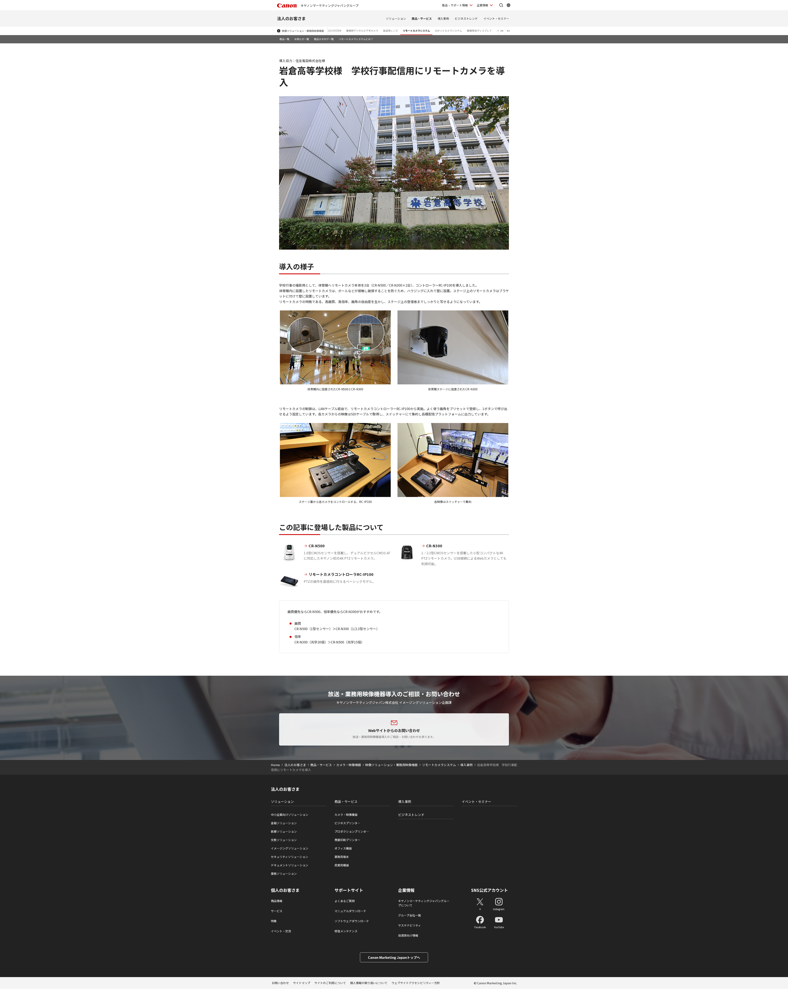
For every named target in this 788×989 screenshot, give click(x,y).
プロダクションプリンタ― (351, 831)
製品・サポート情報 (455, 5)
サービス (276, 911)
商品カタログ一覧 (324, 39)
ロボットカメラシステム (448, 30)
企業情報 (482, 5)
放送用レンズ (390, 30)
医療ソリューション (284, 831)
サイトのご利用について (330, 983)
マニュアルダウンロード (350, 911)
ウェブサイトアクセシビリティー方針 (416, 983)
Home (275, 765)
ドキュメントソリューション (289, 865)
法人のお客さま (291, 18)
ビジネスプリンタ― (347, 823)
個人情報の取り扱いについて (368, 983)
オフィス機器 (343, 848)
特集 (274, 921)
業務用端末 (341, 857)
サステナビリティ (409, 925)
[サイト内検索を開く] (501, 5)
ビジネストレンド (466, 18)
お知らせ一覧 (301, 39)
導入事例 (443, 18)
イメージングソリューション (289, 848)
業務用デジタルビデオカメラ (362, 30)
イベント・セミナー (496, 18)
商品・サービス (422, 18)
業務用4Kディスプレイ (479, 30)
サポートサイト (348, 890)
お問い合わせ (280, 983)
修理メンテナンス (345, 931)
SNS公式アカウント (489, 890)
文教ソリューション (284, 840)
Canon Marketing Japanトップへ (394, 957)
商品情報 (276, 901)
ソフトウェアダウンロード (351, 921)
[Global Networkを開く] (508, 5)
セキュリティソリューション (289, 857)
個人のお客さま (285, 890)
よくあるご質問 (344, 901)
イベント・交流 (281, 931)
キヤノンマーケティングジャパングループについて (423, 903)
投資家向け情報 (408, 935)
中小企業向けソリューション (289, 815)
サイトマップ (301, 983)
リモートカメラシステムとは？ (356, 39)
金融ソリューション (284, 823)
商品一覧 (284, 39)
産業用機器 (341, 865)
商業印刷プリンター (347, 840)
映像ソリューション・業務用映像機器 (303, 30)
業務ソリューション (284, 873)
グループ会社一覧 (409, 915)
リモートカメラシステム (416, 30)
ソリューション (396, 18)
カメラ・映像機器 (348, 765)
